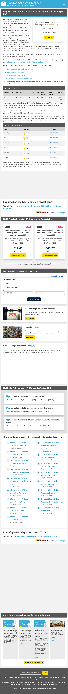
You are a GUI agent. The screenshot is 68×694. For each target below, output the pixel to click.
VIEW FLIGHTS (54, 132)
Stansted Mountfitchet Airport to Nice (19, 454)
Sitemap (34, 679)
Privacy (63, 677)
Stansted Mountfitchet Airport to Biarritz (50, 457)
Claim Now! (30, 318)
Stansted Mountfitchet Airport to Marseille (19, 445)
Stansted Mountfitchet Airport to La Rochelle (50, 483)
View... (6, 646)
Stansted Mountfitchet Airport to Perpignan (19, 492)
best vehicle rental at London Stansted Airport (38, 536)
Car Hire (17, 677)
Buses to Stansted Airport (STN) (15, 72)
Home (6, 677)
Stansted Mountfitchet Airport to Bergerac (19, 463)
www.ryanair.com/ (39, 113)
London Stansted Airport (24, 3)
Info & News (48, 677)
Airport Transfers (26, 677)
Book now (48, 37)
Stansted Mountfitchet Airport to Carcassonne (19, 472)
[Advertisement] (34, 184)
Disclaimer (56, 677)
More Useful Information (34, 662)
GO (45, 673)
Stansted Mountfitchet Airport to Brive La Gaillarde (52, 501)
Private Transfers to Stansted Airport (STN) (19, 69)
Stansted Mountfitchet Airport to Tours (19, 519)
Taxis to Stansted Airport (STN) (15, 75)
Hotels (41, 677)
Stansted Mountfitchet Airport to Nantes (50, 466)
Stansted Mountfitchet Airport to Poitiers (19, 501)
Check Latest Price (17, 255)
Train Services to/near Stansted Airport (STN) (19, 78)
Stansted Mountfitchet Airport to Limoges (50, 474)
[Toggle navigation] (64, 4)
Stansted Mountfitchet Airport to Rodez (50, 510)
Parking (35, 677)
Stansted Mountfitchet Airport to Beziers (50, 492)
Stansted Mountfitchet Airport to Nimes (19, 510)
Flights (11, 677)
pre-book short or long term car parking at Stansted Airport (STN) (27, 62)
